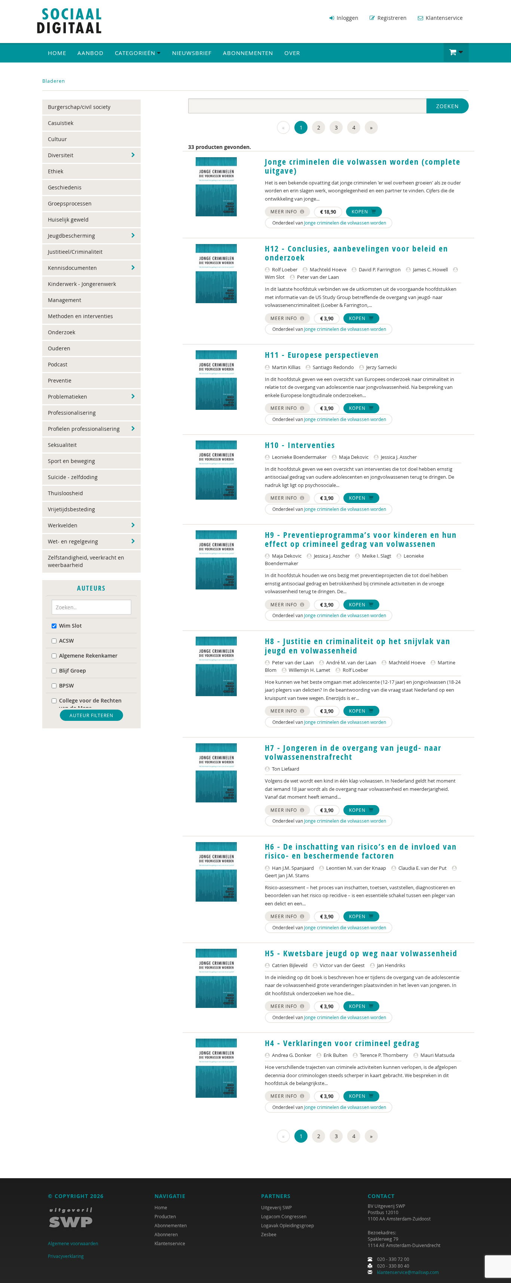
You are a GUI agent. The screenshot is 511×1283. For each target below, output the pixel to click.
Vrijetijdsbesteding (71, 509)
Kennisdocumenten (72, 267)
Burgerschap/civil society (79, 106)
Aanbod (90, 53)
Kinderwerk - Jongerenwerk (82, 283)
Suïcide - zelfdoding (73, 477)
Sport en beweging (71, 460)
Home (57, 53)
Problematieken (67, 396)
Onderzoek (61, 332)
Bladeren (53, 80)
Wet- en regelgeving (73, 541)
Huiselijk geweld (68, 219)
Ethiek (55, 171)
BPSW (66, 685)
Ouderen (59, 348)
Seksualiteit (62, 444)
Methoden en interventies (80, 316)
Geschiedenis (65, 187)
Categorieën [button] (136, 53)
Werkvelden (62, 525)
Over (292, 53)
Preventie (59, 380)
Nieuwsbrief (192, 53)
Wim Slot (70, 625)
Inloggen (346, 17)
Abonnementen (248, 53)
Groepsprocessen (70, 203)
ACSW (66, 640)
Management (64, 300)
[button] (456, 52)
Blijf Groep (72, 670)
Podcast (57, 364)
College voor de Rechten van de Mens (90, 704)
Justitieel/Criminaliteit (75, 251)
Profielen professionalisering (84, 428)
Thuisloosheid (65, 493)
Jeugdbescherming (71, 235)
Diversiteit (60, 155)
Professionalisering (72, 412)
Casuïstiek (60, 123)
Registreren (391, 17)
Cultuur (57, 139)
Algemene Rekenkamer (88, 655)
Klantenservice (443, 17)
